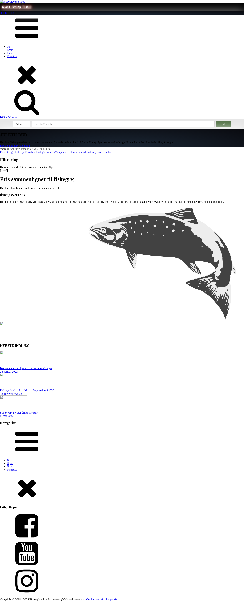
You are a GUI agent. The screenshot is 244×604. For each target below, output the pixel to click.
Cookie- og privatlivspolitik (101, 599)
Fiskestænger (7, 152)
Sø (8, 46)
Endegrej (41, 152)
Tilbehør (107, 152)
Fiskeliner (30, 152)
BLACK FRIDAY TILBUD (16, 7)
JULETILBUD (9, 12)
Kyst (10, 49)
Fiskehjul (20, 152)
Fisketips (12, 56)
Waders (50, 152)
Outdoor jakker (93, 152)
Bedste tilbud (7, 145)
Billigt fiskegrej (8, 117)
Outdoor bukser (76, 152)
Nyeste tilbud (22, 145)
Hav (9, 53)
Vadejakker (61, 152)
